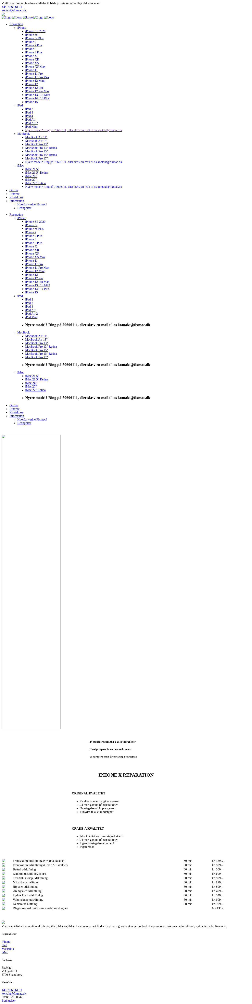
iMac (5, 952)
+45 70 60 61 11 (12, 6)
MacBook (8, 948)
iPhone (6, 941)
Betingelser (9, 1000)
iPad (4, 945)
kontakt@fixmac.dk (14, 10)
